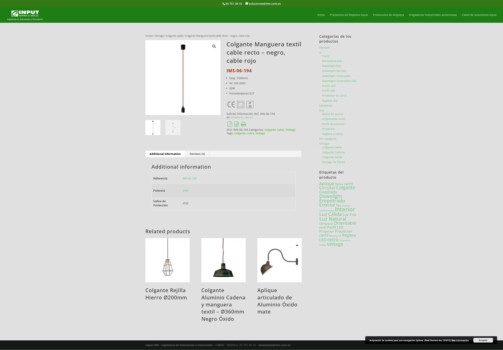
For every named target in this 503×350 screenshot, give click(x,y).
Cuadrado (328, 192)
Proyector (328, 129)
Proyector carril (335, 233)
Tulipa (322, 245)
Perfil (322, 227)
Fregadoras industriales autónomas (433, 15)
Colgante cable (174, 35)
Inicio (321, 15)
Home (149, 35)
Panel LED (328, 86)
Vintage (159, 35)
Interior (345, 209)
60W (185, 190)
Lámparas (325, 105)
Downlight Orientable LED (339, 81)
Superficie (345, 240)
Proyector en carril (334, 95)
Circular (327, 187)
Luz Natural (332, 218)
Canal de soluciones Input (479, 15)
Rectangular (335, 235)
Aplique (326, 183)
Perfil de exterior (333, 124)
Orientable (345, 223)
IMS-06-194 (190, 178)
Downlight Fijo (331, 66)
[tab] (165, 154)
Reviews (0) (197, 154)
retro (250, 133)
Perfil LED (328, 90)
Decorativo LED (332, 61)
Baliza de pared (332, 114)
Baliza (339, 184)
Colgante (240, 133)
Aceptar (483, 340)
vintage (260, 133)
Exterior (327, 205)
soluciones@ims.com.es (274, 345)
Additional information (165, 154)
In (320, 52)
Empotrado (332, 200)
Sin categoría (327, 139)
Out (321, 110)
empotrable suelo (333, 119)
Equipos (324, 47)
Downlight (330, 196)
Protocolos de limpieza (388, 15)
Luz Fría (349, 214)
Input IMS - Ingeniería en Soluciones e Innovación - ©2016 (184, 345)
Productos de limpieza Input (349, 15)
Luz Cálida (330, 214)
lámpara (326, 223)
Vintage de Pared (333, 162)
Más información (460, 340)
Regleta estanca (332, 134)
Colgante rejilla (332, 157)
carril (348, 183)
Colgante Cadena (333, 152)
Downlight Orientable (336, 76)
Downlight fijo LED (334, 71)
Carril (326, 56)
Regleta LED (330, 100)
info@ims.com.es (242, 117)
